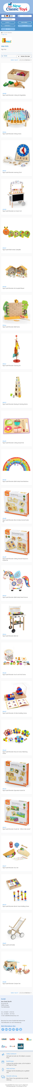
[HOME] (1, 32)
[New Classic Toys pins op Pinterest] (17, 1029)
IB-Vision (25, 1086)
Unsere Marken (24, 22)
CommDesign (19, 1086)
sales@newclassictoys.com (12, 1015)
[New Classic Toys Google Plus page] (6, 1029)
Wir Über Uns (25, 25)
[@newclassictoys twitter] (10, 1029)
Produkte (7, 22)
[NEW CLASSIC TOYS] (16, 7)
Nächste (27, 60)
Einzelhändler (7, 25)
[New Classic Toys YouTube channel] (20, 1029)
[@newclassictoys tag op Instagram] (13, 1029)
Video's (8, 29)
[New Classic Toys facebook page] (2, 1029)
